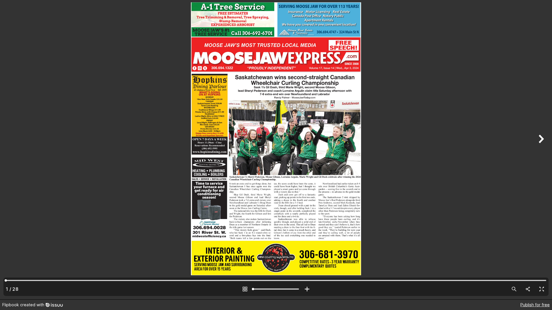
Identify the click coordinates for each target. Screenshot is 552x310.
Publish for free (535, 304)
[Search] (514, 289)
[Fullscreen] (541, 289)
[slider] (276, 289)
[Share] (528, 289)
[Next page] (540, 149)
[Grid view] (245, 289)
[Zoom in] (307, 289)
